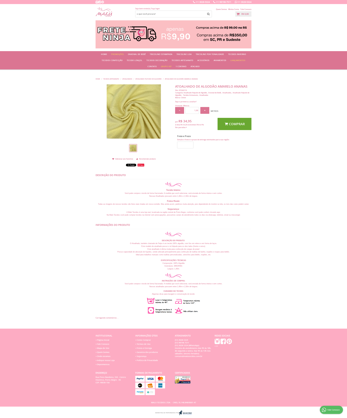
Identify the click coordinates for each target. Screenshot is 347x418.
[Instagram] (97, 2)
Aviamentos (220, 60)
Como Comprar (144, 340)
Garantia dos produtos (147, 352)
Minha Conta (233, 9)
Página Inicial (103, 340)
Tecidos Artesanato (182, 60)
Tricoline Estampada (161, 54)
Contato (152, 66)
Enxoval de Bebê (137, 54)
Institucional (104, 335)
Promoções (117, 54)
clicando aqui (215, 212)
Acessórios (203, 60)
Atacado (195, 66)
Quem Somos (221, 9)
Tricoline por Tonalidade (210, 54)
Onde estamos (103, 356)
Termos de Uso (143, 344)
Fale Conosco (245, 9)
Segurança (141, 356)
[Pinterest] (102, 2)
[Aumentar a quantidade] (204, 110)
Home (104, 54)
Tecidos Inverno (237, 54)
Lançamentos (237, 60)
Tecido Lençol (134, 60)
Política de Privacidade (147, 360)
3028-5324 (203, 2)
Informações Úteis (146, 335)
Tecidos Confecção (112, 60)
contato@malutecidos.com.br (188, 356)
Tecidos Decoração (157, 60)
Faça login (155, 8)
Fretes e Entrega (144, 348)
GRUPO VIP (166, 66)
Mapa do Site (103, 348)
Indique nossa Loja (106, 360)
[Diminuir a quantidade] (179, 110)
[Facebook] (99, 2)
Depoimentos (103, 364)
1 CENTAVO (181, 66)
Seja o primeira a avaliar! (186, 101)
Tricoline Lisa (184, 54)
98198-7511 (223, 2)
